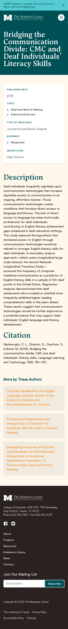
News (6, 558)
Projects (8, 540)
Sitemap (31, 618)
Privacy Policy (39, 612)
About (7, 533)
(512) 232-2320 (19, 514)
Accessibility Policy (13, 618)
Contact (8, 564)
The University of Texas (16, 612)
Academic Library (14, 552)
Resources (10, 546)
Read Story (29, 6)
